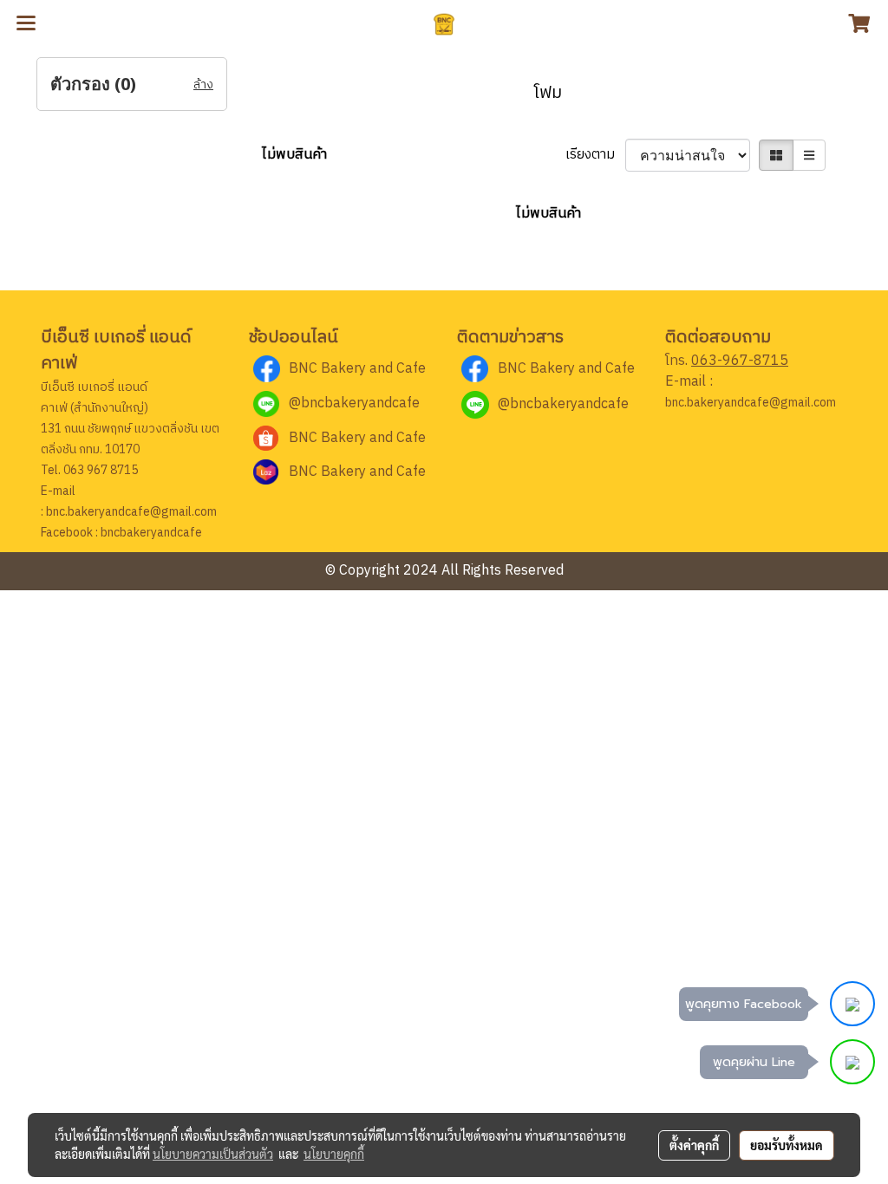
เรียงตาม (595, 155)
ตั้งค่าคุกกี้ (694, 1145)
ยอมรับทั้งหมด (786, 1145)
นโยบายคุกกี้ (334, 1153)
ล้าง (203, 84)
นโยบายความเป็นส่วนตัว (213, 1153)
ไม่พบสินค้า (294, 155)
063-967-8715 (739, 361)
